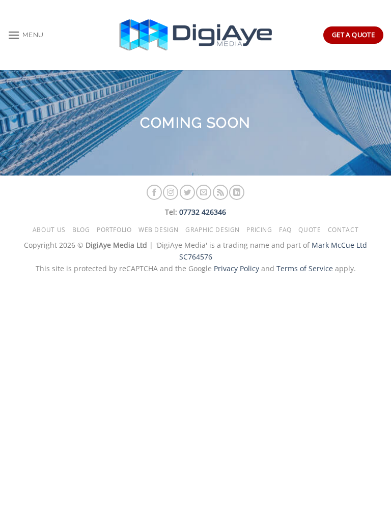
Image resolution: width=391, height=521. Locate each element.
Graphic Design (212, 229)
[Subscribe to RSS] (220, 192)
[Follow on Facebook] (154, 192)
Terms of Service (304, 268)
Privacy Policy (236, 268)
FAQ (285, 229)
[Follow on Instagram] (170, 192)
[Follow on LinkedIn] (236, 192)
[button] (26, 34)
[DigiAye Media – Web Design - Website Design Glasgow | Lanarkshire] (195, 35)
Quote (309, 229)
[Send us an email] (203, 192)
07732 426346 (202, 212)
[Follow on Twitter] (187, 192)
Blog (81, 229)
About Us (49, 229)
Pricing (259, 229)
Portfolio (114, 229)
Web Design (158, 229)
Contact (343, 229)
